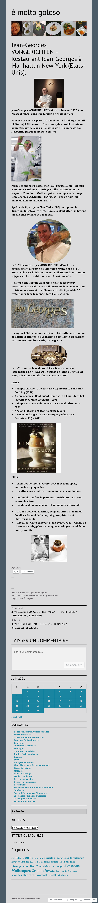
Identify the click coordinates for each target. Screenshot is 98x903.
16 (38, 701)
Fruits (27, 866)
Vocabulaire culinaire (24, 801)
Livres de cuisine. (22, 768)
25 (60, 705)
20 (81, 701)
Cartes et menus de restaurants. (29, 737)
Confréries (19, 743)
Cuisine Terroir (38, 858)
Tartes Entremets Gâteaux (62, 871)
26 (70, 705)
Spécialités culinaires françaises (30, 795)
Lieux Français (38, 866)
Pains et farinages (23, 773)
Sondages (19, 790)
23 (38, 705)
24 (49, 705)
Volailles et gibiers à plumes (54, 875)
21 (17, 705)
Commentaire (74, 664)
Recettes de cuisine (23, 779)
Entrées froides (37, 862)
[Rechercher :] (49, 811)
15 (27, 701)
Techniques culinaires (25, 798)
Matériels (18, 770)
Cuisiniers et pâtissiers (25, 745)
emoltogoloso (42, 592)
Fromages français (53, 861)
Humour (18, 756)
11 (60, 696)
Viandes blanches (22, 875)
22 (27, 705)
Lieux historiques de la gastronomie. (40, 595)
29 (27, 710)
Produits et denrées (23, 776)
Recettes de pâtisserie (25, 781)
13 (81, 696)
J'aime (17, 759)
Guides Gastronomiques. (26, 754)
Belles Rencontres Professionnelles (31, 731)
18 (60, 701)
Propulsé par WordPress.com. (26, 898)
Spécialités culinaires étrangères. (30, 793)
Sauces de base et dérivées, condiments (33, 787)
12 (70, 696)
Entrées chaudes (20, 861)
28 (17, 710)
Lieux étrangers (25, 598)
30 (38, 710)
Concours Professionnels (26, 740)
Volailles (38, 875)
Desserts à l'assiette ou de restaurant (64, 857)
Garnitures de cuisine (24, 751)
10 (49, 696)
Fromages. (19, 748)
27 (81, 705)
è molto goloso (35, 12)
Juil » (20, 717)
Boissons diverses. (23, 734)
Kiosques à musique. (24, 762)
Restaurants (20, 784)
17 (49, 701)
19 (70, 701)
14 (17, 701)
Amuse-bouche (22, 858)
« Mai (14, 717)
